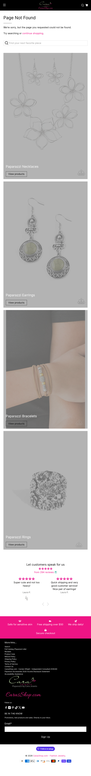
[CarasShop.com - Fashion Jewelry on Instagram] (9, 708)
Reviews (8, 652)
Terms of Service (11, 664)
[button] (43, 604)
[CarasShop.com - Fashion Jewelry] (45, 5)
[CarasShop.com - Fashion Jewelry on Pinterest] (12, 708)
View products (16, 174)
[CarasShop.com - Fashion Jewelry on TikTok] (16, 708)
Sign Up (45, 736)
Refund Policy (10, 657)
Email (8, 723)
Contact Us (9, 666)
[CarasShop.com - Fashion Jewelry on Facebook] (6, 708)
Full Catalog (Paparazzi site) (15, 649)
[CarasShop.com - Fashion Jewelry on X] (19, 708)
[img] (45, 568)
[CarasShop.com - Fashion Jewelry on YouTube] (23, 708)
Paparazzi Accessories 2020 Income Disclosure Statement (27, 671)
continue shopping (32, 33)
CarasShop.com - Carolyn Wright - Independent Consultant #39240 (31, 669)
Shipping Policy (11, 659)
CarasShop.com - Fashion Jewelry (49, 756)
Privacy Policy (10, 661)
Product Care (10, 654)
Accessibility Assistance (14, 674)
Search (7, 647)
